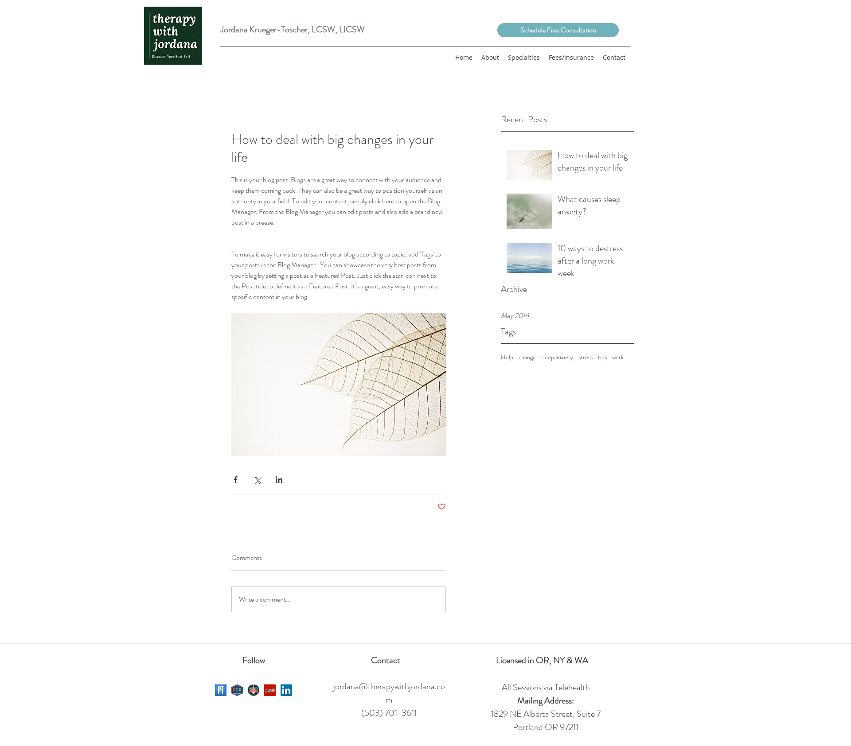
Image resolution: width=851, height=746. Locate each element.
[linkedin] (286, 690)
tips (602, 357)
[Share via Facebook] (235, 479)
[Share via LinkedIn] (279, 479)
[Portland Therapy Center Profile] (237, 690)
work (618, 357)
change (527, 357)
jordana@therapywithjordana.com (389, 693)
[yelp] (270, 690)
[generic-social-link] (220, 690)
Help (507, 357)
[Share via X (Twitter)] (257, 479)
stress (585, 357)
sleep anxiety (557, 357)
